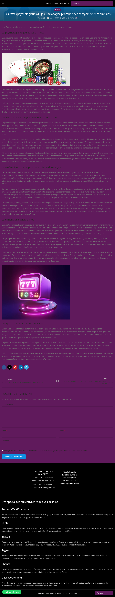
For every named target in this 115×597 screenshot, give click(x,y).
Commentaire (8, 404)
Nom (4, 430)
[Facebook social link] (4, 367)
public (57, 10)
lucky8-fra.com (50, 49)
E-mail (62, 430)
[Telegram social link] (26, 367)
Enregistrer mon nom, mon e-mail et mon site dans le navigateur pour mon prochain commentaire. (45, 450)
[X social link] (9, 367)
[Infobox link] (43, 482)
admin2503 (54, 18)
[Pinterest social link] (15, 367)
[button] (11, 592)
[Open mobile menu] (3, 3)
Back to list (57, 381)
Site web (5, 440)
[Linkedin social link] (21, 367)
